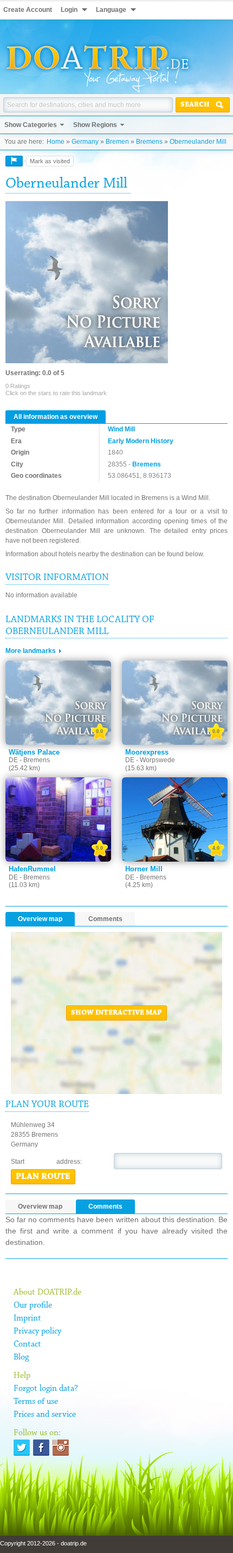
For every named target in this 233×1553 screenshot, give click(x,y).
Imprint (27, 1318)
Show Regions (95, 125)
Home (55, 141)
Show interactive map (116, 1013)
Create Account (27, 10)
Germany (85, 141)
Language (111, 10)
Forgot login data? (46, 1388)
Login (69, 10)
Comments (105, 919)
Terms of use (36, 1401)
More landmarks (30, 651)
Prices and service (45, 1414)
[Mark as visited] (14, 161)
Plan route (43, 1176)
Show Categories (30, 125)
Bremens (149, 141)
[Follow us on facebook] (41, 1447)
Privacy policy (37, 1331)
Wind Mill (121, 429)
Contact (27, 1344)
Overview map (40, 919)
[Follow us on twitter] (22, 1447)
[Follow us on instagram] (61, 1447)
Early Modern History (140, 441)
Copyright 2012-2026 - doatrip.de (43, 1543)
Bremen (117, 141)
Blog (21, 1357)
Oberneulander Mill (198, 141)
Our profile (33, 1305)
